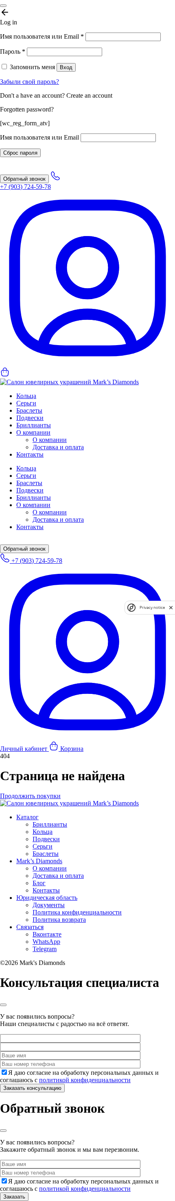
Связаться (30, 926)
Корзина (71, 748)
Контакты (30, 454)
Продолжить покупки (30, 795)
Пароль (12, 51)
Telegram (45, 948)
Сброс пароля (20, 153)
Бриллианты (33, 425)
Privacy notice (152, 607)
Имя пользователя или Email (42, 36)
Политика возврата (59, 919)
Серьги (26, 403)
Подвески (30, 417)
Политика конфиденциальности (77, 912)
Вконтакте (47, 934)
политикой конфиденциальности (85, 1079)
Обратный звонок (24, 179)
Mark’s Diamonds (39, 861)
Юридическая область (46, 897)
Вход (66, 67)
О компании (33, 432)
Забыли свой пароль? (29, 81)
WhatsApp (46, 941)
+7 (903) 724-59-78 (36, 560)
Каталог (27, 817)
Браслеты (29, 410)
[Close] (3, 5)
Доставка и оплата (58, 447)
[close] (171, 607)
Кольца (26, 395)
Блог (39, 882)
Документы (49, 904)
